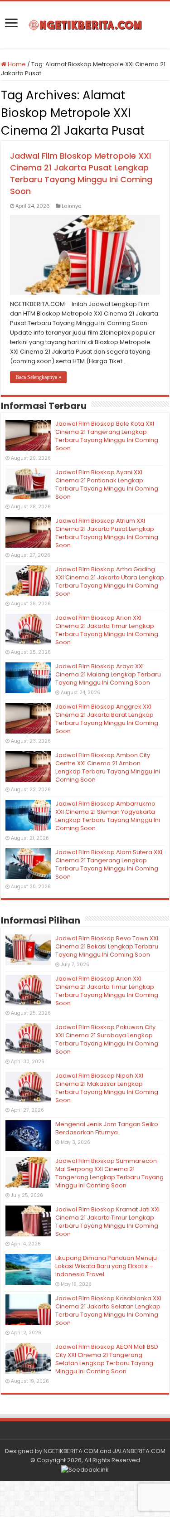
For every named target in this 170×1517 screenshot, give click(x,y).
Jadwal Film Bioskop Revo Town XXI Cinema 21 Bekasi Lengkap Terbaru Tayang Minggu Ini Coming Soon (106, 946)
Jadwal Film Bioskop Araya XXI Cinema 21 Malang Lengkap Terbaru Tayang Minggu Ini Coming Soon (108, 674)
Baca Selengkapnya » (38, 377)
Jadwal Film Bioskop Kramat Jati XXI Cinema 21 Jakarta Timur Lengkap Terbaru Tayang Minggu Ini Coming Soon (107, 1221)
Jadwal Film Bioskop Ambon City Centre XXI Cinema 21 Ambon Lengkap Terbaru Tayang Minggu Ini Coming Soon (107, 767)
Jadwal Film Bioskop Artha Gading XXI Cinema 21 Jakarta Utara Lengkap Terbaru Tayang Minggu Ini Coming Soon (109, 581)
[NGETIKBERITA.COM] (85, 25)
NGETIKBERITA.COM (71, 1451)
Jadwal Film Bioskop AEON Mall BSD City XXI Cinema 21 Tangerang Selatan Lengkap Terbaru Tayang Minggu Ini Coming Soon (106, 1359)
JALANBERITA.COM (139, 1451)
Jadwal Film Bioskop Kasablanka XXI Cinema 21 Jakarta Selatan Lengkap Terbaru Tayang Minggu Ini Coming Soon (108, 1310)
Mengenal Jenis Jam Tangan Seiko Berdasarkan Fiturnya (106, 1128)
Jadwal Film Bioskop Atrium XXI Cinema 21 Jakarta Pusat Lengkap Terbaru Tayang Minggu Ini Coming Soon (106, 532)
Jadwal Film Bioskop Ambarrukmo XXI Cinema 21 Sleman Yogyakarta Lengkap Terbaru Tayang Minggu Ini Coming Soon (107, 815)
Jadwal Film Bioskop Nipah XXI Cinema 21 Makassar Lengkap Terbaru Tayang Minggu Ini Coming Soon (106, 1087)
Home (16, 64)
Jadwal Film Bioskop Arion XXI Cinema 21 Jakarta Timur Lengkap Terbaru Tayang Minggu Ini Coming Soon (106, 630)
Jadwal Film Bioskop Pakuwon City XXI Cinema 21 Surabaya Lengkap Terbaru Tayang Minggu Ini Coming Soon (106, 1039)
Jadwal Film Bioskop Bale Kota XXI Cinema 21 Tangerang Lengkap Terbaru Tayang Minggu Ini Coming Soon (106, 435)
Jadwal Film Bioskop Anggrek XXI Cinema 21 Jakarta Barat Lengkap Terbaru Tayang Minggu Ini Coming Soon (106, 718)
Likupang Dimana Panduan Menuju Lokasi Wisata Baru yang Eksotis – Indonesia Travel (106, 1266)
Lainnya (72, 205)
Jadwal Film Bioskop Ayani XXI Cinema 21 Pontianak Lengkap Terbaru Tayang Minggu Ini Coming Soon (106, 484)
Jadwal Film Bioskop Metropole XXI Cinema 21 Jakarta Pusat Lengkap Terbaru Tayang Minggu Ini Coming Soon (81, 173)
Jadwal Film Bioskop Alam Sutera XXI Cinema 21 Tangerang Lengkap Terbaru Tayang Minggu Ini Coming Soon (108, 864)
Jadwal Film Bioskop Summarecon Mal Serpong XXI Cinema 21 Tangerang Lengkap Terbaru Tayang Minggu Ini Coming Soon (109, 1173)
